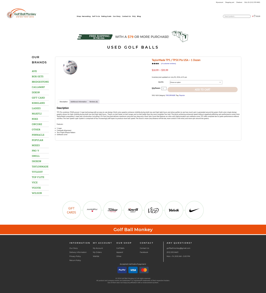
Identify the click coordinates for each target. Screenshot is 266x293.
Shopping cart (229, 2)
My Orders (97, 252)
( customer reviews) (168, 63)
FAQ (134, 16)
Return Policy (75, 260)
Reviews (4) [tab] (94, 102)
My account (219, 2)
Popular (182, 95)
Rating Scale (106, 16)
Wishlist (96, 256)
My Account (98, 248)
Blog (139, 16)
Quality (160, 82)
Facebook (144, 252)
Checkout (239, 2)
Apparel (119, 252)
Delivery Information (78, 252)
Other (118, 256)
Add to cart (202, 89)
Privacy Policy (75, 256)
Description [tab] (64, 102)
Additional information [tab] (79, 102)
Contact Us (126, 16)
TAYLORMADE (170, 95)
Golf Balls (120, 248)
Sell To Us (96, 16)
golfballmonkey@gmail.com (178, 248)
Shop (79, 16)
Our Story (117, 16)
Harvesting (86, 16)
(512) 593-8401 (172, 252)
